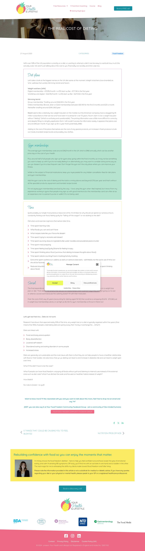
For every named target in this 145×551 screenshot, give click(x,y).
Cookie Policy (67, 288)
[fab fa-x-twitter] (118, 422)
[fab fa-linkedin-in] (123, 422)
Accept (55, 283)
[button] (97, 264)
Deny (72, 283)
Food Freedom (118, 53)
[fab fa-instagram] (73, 536)
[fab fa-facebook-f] (114, 422)
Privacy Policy (76, 288)
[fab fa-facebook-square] (66, 536)
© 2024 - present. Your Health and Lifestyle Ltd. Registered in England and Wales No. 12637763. (72, 545)
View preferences (90, 283)
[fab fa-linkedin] (79, 536)
